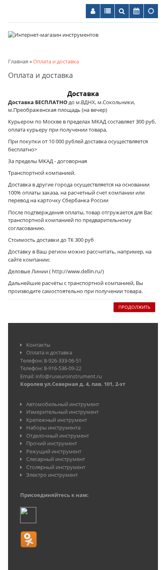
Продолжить (134, 307)
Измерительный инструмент (62, 411)
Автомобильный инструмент (62, 404)
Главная (18, 61)
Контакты (38, 344)
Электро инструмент (52, 474)
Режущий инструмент (53, 451)
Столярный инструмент (55, 467)
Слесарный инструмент (55, 459)
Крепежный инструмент (56, 419)
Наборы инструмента (53, 427)
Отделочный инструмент (57, 435)
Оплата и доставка (56, 61)
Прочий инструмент (51, 443)
